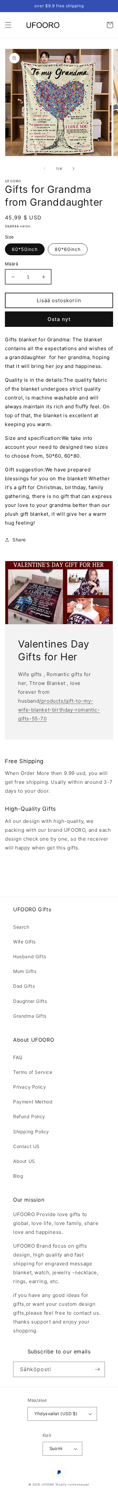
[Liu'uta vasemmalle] (44, 168)
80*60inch (68, 249)
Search (21, 927)
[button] (8, 25)
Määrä (11, 263)
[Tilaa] (97, 1369)
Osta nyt (59, 319)
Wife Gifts (24, 941)
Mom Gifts (24, 971)
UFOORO (48, 1484)
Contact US (26, 1146)
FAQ (18, 1057)
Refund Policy (29, 1116)
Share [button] (19, 539)
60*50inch (25, 249)
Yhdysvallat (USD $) (56, 1413)
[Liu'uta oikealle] (73, 168)
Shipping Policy (31, 1131)
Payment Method (32, 1101)
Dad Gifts (24, 986)
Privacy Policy (29, 1087)
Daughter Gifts (30, 1001)
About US (24, 1161)
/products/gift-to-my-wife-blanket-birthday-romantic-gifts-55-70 (59, 710)
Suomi (56, 1448)
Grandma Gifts (30, 1016)
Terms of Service (32, 1072)
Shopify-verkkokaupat (72, 1484)
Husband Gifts (29, 956)
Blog (18, 1176)
